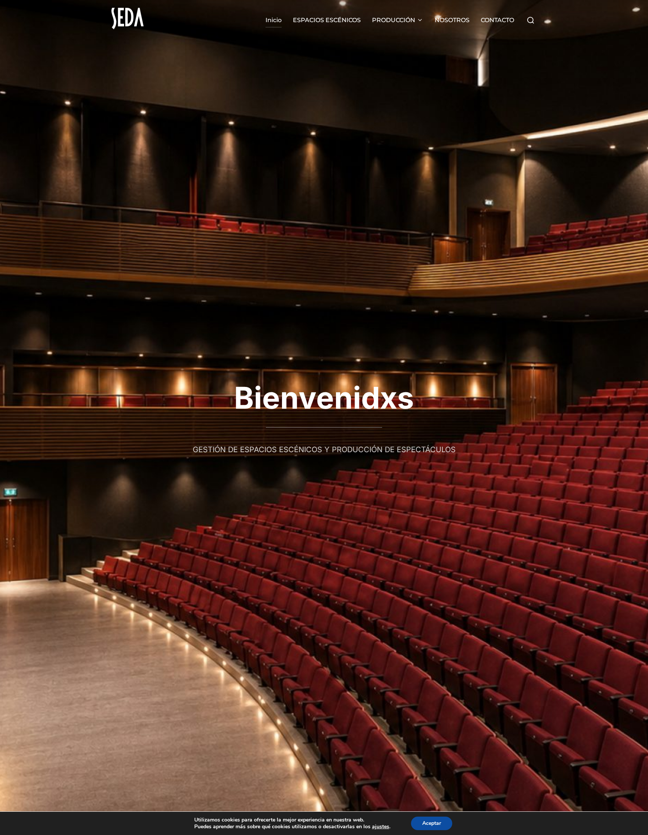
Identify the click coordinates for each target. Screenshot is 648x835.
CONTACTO (497, 20)
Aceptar (431, 823)
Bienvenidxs (324, 397)
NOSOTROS (452, 20)
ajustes (380, 826)
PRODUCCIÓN (393, 20)
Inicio (274, 20)
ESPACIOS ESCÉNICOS (327, 20)
